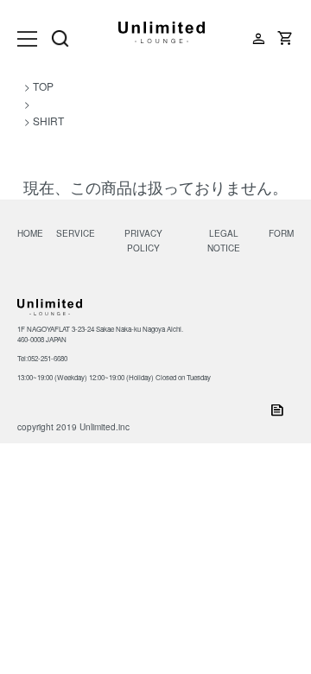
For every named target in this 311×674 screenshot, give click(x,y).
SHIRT (48, 120)
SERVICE (75, 233)
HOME (30, 233)
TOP (43, 86)
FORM (281, 233)
